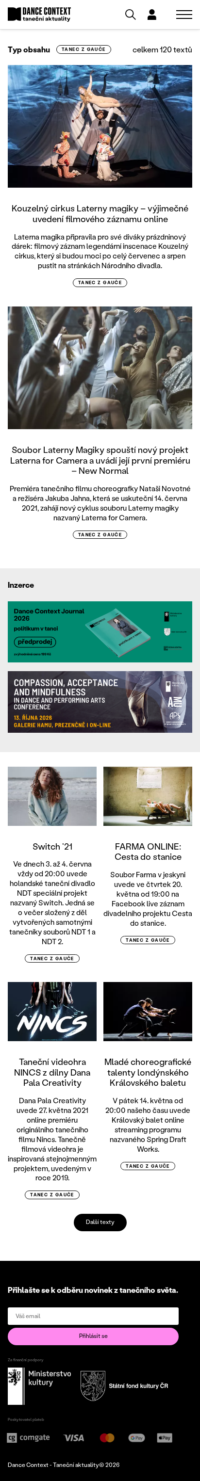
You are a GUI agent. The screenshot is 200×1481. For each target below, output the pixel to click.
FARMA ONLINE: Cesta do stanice (148, 851)
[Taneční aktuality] (39, 14)
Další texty (100, 1221)
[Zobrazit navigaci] (184, 14)
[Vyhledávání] (130, 14)
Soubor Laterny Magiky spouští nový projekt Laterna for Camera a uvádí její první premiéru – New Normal (100, 460)
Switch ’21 (52, 846)
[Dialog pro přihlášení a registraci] (152, 14)
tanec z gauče (84, 49)
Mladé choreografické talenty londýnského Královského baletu (147, 1072)
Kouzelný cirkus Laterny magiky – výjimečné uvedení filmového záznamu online (100, 213)
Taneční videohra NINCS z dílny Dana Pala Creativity (52, 1072)
